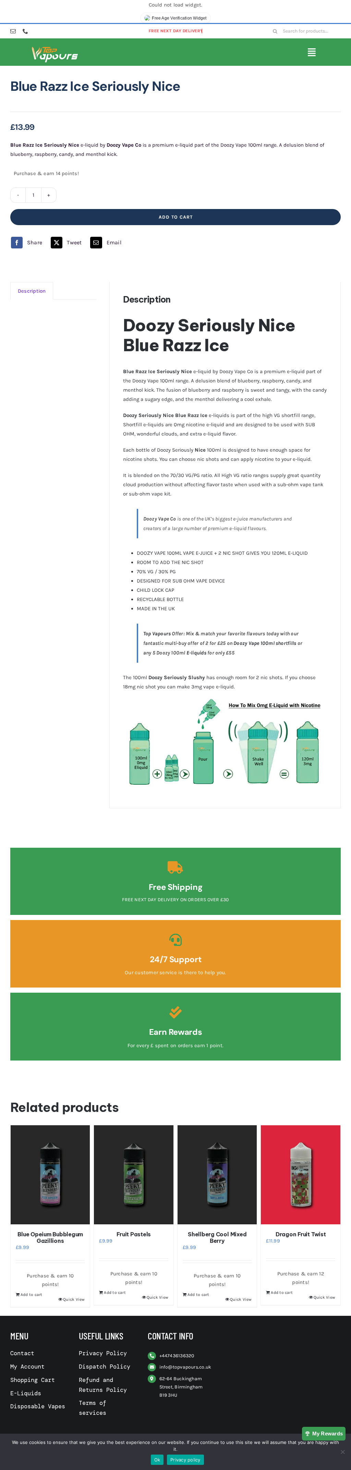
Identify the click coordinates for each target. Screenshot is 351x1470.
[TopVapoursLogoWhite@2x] (55, 48)
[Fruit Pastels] (133, 1174)
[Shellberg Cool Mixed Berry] (217, 1174)
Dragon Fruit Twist (301, 1234)
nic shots (208, 459)
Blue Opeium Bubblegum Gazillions (50, 1237)
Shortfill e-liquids (143, 424)
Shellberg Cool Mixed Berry (217, 1237)
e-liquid (215, 424)
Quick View (74, 1299)
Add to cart (176, 217)
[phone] (25, 31)
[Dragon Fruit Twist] (300, 1174)
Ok (157, 1459)
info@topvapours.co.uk (185, 1367)
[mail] (13, 31)
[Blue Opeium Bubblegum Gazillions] (50, 1174)
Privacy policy (185, 1459)
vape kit (161, 494)
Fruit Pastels (134, 1234)
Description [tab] (32, 291)
